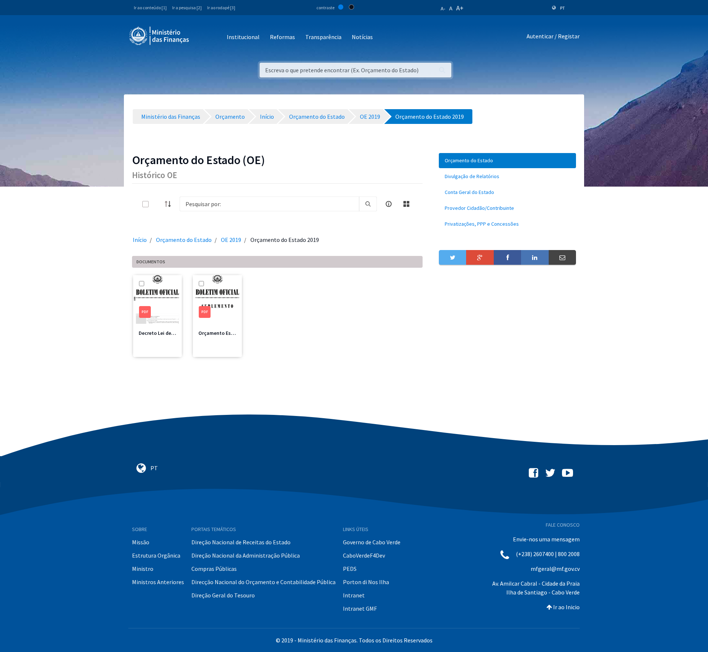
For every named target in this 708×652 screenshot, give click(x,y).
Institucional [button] (243, 37)
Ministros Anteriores (158, 582)
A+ (460, 8)
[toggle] (157, 204)
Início (140, 239)
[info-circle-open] (389, 204)
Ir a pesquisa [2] (187, 7)
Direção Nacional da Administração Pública (245, 555)
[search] (368, 203)
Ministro (142, 568)
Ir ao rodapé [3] (221, 7)
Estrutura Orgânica (156, 555)
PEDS (350, 568)
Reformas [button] (282, 37)
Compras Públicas (214, 568)
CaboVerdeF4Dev (364, 555)
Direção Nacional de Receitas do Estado (241, 542)
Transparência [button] (323, 37)
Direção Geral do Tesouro (223, 595)
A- (443, 8)
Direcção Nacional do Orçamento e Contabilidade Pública (263, 582)
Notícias (362, 37)
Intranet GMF (360, 608)
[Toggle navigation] (201, 37)
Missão (140, 542)
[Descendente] (170, 204)
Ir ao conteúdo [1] (150, 7)
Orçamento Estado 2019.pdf (230, 333)
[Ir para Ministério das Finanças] (159, 36)
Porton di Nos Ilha (366, 582)
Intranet (354, 595)
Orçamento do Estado (184, 239)
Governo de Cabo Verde (371, 542)
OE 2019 (231, 239)
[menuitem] (507, 160)
